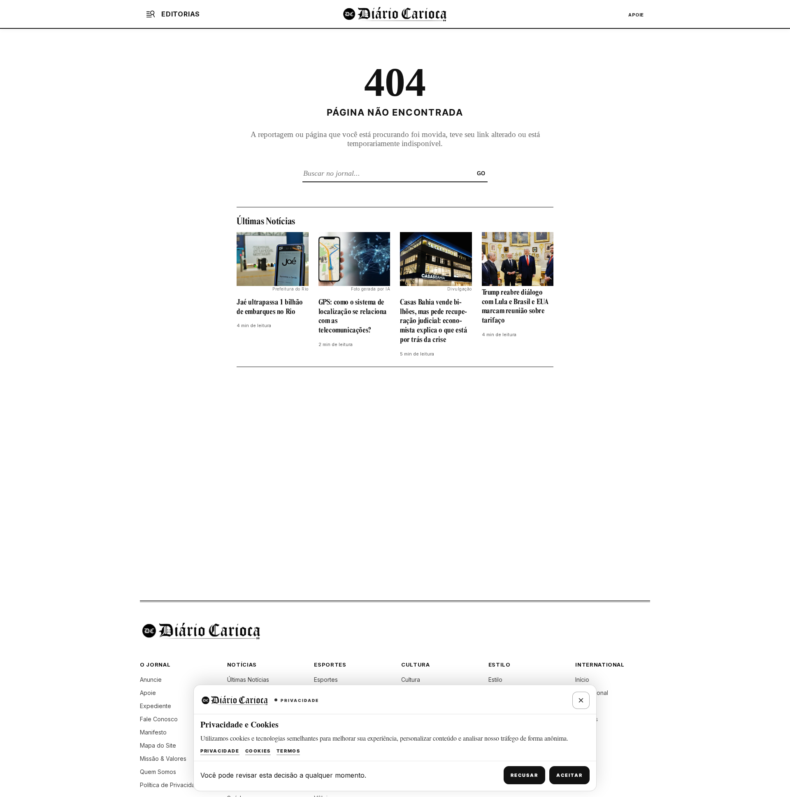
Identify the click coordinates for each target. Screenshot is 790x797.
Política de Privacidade (171, 784)
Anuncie (151, 679)
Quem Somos (158, 771)
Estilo (495, 679)
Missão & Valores (163, 758)
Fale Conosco (159, 719)
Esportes (326, 679)
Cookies (258, 751)
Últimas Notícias (248, 679)
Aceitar (569, 775)
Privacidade (219, 751)
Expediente (155, 705)
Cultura (410, 679)
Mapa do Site (158, 745)
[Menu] (150, 14)
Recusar (524, 775)
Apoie (636, 15)
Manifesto (153, 732)
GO (481, 173)
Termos (288, 751)
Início (582, 679)
